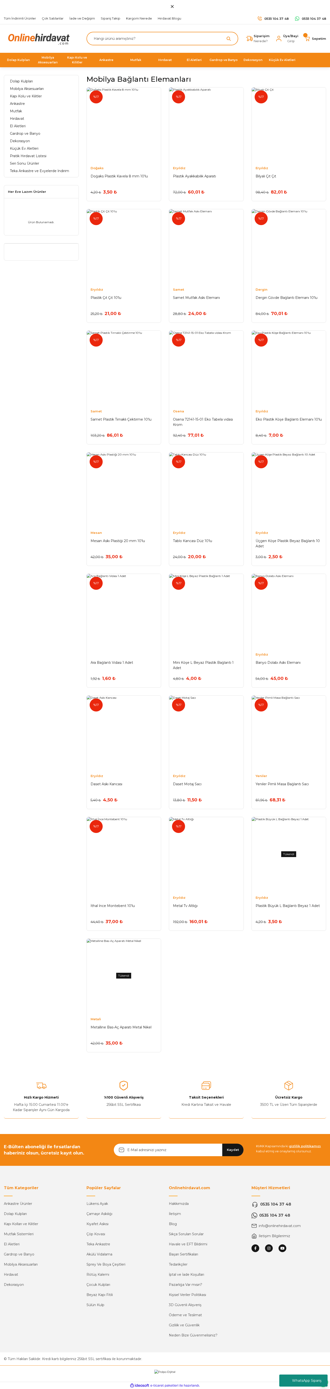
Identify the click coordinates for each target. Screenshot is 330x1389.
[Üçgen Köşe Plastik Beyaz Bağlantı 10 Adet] (289, 489)
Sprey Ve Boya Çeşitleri (105, 1264)
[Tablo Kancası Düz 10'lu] (206, 489)
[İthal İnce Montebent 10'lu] (124, 854)
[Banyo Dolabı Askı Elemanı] (289, 611)
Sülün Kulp (95, 1305)
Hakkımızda (179, 1203)
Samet (178, 289)
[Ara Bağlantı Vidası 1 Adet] (124, 611)
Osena (178, 411)
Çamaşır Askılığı (99, 1214)
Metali (96, 1019)
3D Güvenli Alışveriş (185, 1305)
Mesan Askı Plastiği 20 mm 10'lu (118, 541)
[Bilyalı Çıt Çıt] (289, 124)
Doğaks (97, 168)
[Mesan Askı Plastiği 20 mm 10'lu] (124, 489)
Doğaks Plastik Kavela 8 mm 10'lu (119, 176)
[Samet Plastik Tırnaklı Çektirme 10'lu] (124, 368)
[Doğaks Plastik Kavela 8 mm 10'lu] (124, 124)
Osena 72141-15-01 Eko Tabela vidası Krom (203, 422)
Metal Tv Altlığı (185, 906)
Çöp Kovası (95, 1234)
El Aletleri (12, 1244)
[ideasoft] (139, 1385)
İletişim (175, 1214)
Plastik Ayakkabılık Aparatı (194, 176)
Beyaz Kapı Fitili (99, 1295)
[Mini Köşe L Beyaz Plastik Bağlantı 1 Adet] (206, 611)
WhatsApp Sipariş (307, 1380)
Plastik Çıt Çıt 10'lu (106, 297)
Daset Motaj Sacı (187, 784)
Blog (173, 1224)
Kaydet (233, 1150)
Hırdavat (11, 1274)
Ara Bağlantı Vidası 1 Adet (112, 662)
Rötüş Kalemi (97, 1274)
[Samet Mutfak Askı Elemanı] (206, 246)
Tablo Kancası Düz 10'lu (192, 541)
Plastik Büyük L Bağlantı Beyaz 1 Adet (288, 906)
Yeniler (261, 776)
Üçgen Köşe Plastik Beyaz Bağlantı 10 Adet (288, 543)
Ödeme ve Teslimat (185, 1315)
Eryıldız (179, 168)
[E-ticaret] (164, 1385)
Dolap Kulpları (15, 1214)
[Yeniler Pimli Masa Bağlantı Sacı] (289, 733)
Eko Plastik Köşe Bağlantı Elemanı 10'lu (289, 419)
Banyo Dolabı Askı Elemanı (278, 662)
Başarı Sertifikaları (183, 1254)
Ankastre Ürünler (18, 1203)
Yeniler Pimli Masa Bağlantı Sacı (282, 784)
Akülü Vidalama (99, 1254)
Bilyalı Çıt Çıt (266, 176)
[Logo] (38, 38)
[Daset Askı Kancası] (124, 733)
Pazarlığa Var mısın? (185, 1284)
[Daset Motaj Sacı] (206, 733)
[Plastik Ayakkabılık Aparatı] (206, 124)
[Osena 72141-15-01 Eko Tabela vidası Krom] (206, 368)
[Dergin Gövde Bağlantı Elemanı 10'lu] (289, 246)
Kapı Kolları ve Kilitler (21, 1224)
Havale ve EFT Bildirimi (188, 1244)
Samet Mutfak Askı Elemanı (196, 297)
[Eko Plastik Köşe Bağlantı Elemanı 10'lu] (289, 368)
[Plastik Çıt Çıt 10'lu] (124, 246)
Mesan (96, 533)
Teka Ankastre (98, 1244)
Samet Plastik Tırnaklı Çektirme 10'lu (121, 419)
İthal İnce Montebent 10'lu (113, 906)
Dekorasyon (14, 1284)
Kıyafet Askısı (97, 1224)
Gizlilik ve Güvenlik (184, 1325)
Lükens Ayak (97, 1203)
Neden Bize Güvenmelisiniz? (193, 1335)
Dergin (261, 289)
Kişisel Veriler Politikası (187, 1295)
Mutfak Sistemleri (19, 1234)
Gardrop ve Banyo (19, 1254)
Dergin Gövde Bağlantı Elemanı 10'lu (286, 297)
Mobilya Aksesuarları (21, 1264)
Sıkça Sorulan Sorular (186, 1234)
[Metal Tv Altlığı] (206, 854)
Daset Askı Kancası (106, 784)
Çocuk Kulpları (98, 1284)
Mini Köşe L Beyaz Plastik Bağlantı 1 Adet (203, 665)
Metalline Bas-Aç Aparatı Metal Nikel (121, 1027)
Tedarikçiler (178, 1264)
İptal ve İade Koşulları (186, 1274)
